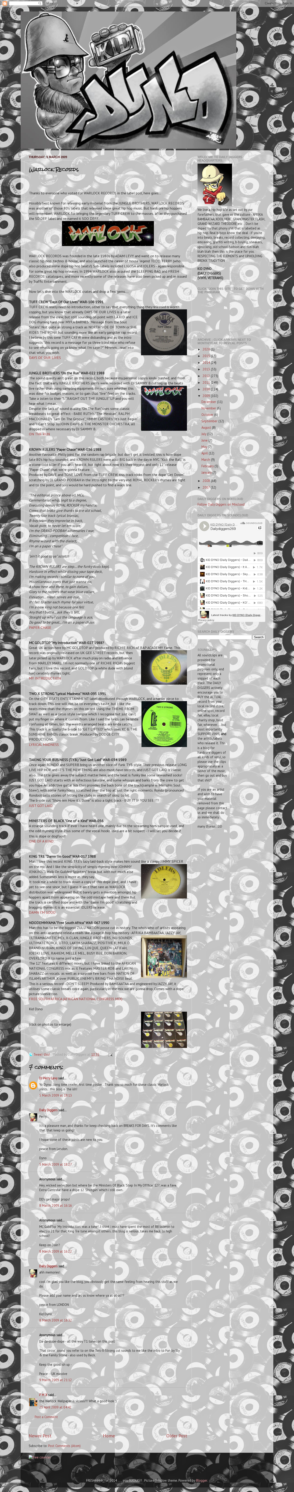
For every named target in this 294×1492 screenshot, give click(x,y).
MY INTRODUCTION (45, 678)
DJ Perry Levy (48, 1078)
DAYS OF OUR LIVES (45, 357)
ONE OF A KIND (41, 841)
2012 (207, 376)
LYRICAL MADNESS (44, 744)
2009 (207, 396)
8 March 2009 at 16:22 (55, 1251)
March (206, 459)
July (204, 434)
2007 (207, 487)
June (205, 440)
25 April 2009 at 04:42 (55, 1407)
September (209, 421)
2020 (207, 349)
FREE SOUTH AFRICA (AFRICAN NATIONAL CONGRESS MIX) (75, 999)
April (205, 453)
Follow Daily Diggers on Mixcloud (221, 504)
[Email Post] (110, 1054)
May (204, 447)
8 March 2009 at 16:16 (55, 1205)
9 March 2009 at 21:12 (55, 1380)
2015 (207, 356)
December (209, 402)
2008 (207, 481)
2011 (207, 382)
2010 (207, 389)
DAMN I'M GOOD (42, 912)
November (209, 408)
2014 (207, 362)
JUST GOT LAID (41, 805)
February (208, 466)
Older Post (176, 1436)
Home (109, 1436)
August (206, 427)
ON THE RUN (39, 434)
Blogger (201, 1480)
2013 (207, 369)
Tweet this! (42, 1054)
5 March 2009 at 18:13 (55, 1095)
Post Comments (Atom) (64, 1446)
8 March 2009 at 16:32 (55, 1320)
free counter (34, 1462)
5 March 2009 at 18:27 (55, 1164)
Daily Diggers (48, 1110)
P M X (43, 1395)
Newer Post (40, 1436)
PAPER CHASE (40, 627)
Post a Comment (46, 1417)
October (207, 414)
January (206, 472)
